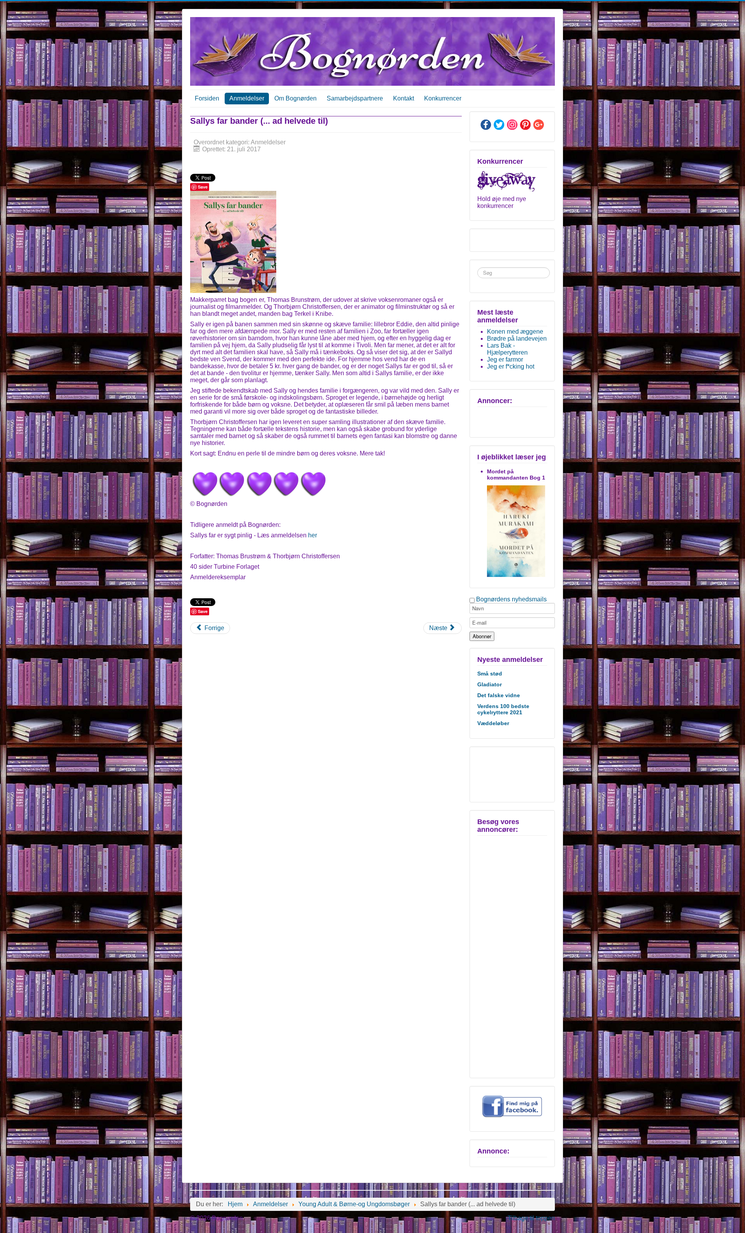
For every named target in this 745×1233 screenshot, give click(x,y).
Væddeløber (493, 723)
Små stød (489, 673)
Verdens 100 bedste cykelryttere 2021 (503, 709)
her (312, 535)
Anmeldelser (246, 98)
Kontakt (403, 98)
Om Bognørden (295, 98)
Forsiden (207, 98)
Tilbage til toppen (531, 1218)
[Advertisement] (511, 773)
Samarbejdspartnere (355, 98)
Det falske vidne (498, 695)
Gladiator (489, 684)
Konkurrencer (442, 98)
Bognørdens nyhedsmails (511, 599)
